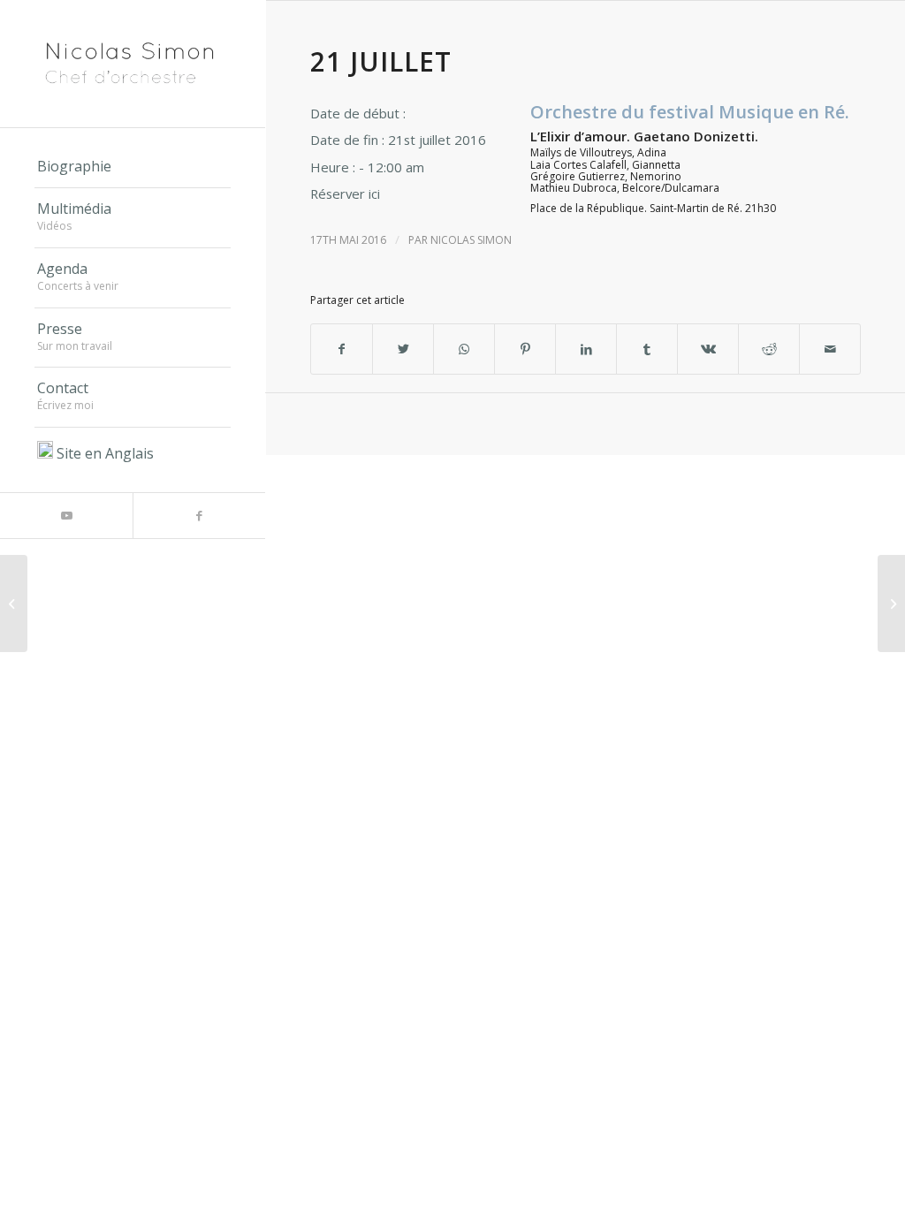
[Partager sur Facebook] (341, 349)
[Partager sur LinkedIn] (586, 349)
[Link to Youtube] (66, 515)
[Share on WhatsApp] (464, 349)
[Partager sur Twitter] (403, 349)
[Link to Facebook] (199, 515)
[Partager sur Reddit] (769, 349)
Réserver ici (345, 193)
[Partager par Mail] (830, 349)
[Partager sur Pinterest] (525, 349)
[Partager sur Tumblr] (647, 349)
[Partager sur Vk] (708, 349)
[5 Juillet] (13, 603)
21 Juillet (381, 61)
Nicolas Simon (471, 239)
